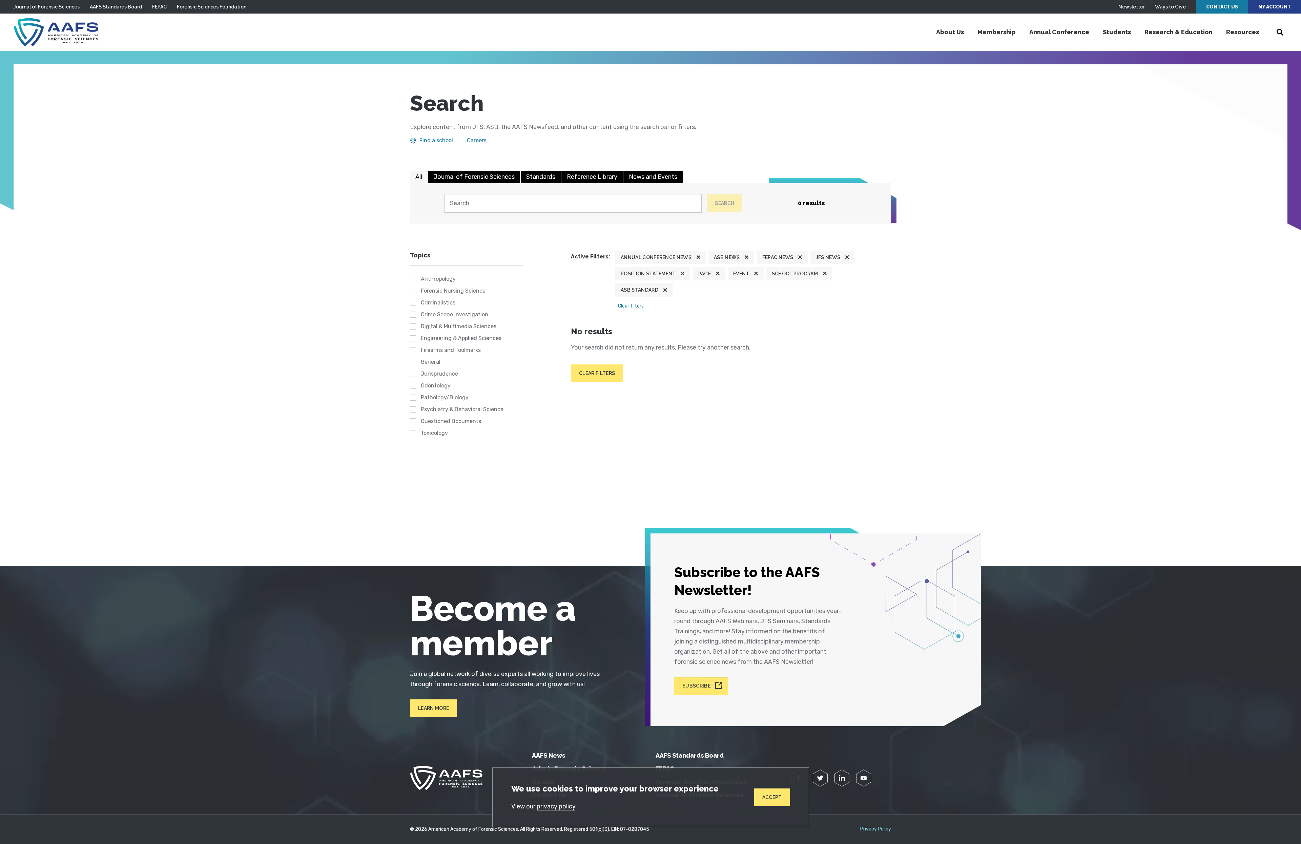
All (418, 177)
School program (795, 273)
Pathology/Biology (445, 397)
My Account (1274, 6)
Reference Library (592, 177)
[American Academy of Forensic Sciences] (56, 32)
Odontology (436, 385)
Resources (1242, 32)
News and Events (653, 177)
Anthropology (438, 279)
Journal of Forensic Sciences (47, 6)
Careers (477, 141)
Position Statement (648, 273)
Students (1117, 32)
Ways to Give (1170, 6)
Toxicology (434, 433)
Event (741, 273)
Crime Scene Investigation (454, 314)
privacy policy (556, 806)
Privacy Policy (875, 829)
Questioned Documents (451, 421)
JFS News (828, 257)
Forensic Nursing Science (453, 291)
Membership (996, 32)
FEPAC (159, 6)
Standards (540, 177)
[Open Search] (1280, 32)
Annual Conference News (656, 257)
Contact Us (1222, 6)
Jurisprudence (439, 374)
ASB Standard (639, 290)
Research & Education (1178, 32)
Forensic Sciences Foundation (211, 6)
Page (704, 273)
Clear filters (631, 306)
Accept (772, 797)
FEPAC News (777, 257)
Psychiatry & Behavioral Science (462, 409)
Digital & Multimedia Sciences (458, 326)
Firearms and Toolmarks (451, 350)
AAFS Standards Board (116, 6)
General (430, 362)
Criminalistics (438, 302)
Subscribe (696, 686)
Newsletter (1131, 6)
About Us (950, 32)
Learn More (433, 708)
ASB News (727, 257)
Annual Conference (1059, 32)
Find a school (436, 141)
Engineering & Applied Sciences (461, 338)
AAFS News (548, 755)
